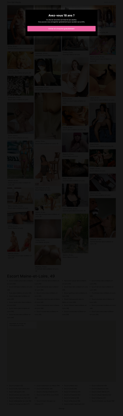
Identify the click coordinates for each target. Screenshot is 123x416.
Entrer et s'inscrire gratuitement (61, 29)
